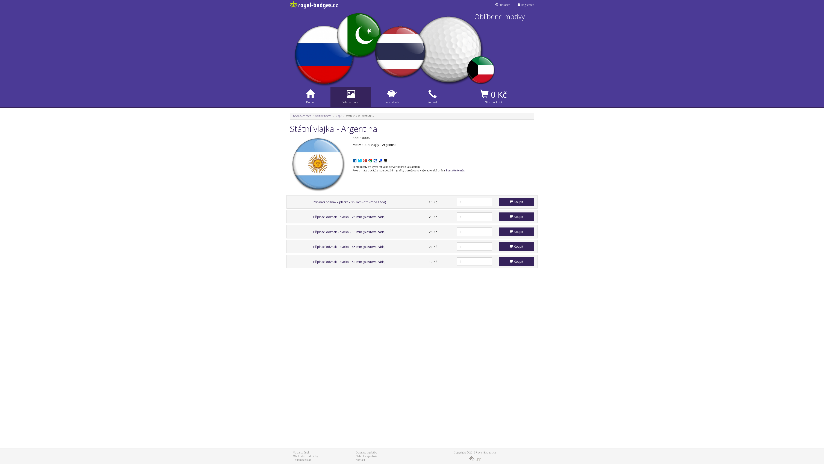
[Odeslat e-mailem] (385, 160)
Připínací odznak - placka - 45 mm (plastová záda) (349, 246)
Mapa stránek (301, 452)
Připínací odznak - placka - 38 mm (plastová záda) (349, 232)
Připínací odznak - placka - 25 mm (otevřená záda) (349, 202)
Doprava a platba (366, 452)
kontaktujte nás (455, 170)
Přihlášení (504, 5)
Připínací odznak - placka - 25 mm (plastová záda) (349, 217)
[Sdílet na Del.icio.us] (380, 160)
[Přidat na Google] (370, 160)
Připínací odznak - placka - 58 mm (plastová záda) (349, 261)
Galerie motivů (323, 116)
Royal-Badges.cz (302, 116)
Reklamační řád (302, 460)
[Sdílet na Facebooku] (355, 160)
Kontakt (360, 460)
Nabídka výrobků (366, 456)
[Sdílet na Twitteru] (360, 160)
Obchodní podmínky (305, 456)
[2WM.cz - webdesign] (475, 458)
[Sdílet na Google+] (365, 160)
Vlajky (339, 116)
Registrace (527, 5)
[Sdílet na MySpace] (375, 160)
